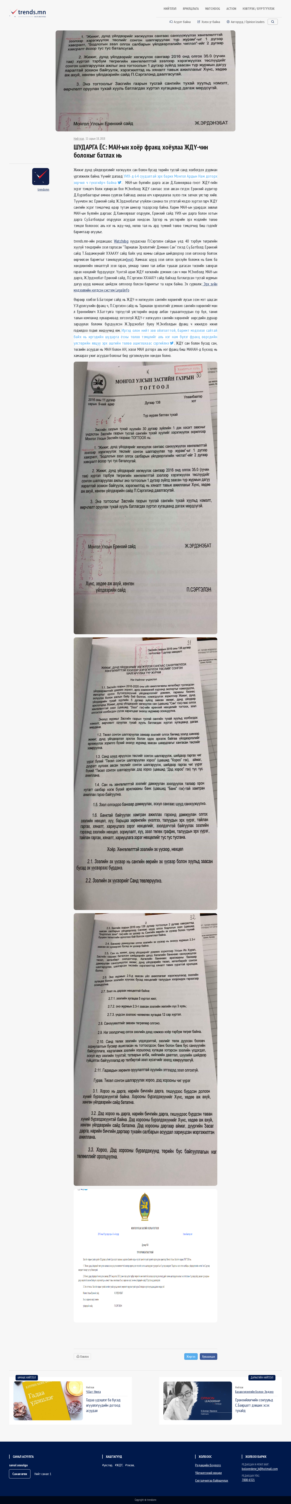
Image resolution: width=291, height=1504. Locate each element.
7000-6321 (248, 1480)
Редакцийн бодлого (208, 1465)
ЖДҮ (119, 1465)
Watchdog (121, 241)
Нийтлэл (79, 139)
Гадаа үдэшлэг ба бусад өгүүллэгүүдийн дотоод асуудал (103, 1405)
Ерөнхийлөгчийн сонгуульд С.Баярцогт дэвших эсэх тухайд (254, 1405)
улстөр (108, 1465)
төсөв (130, 1465)
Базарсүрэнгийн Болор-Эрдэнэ (254, 1391)
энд (129, 259)
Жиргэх (191, 1356)
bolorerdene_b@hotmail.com (260, 1469)
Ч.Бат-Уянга (93, 1391)
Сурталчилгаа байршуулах (211, 1480)
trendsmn (43, 189)
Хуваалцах (208, 1356)
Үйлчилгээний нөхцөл (208, 1473)
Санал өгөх (19, 1474)
